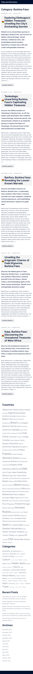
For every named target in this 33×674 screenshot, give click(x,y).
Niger (12, 497)
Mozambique (7, 491)
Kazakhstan (22, 472)
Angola (27, 410)
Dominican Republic (10, 447)
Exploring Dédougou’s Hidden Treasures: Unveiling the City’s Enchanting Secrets (17, 22)
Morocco (26, 488)
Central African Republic (9, 433)
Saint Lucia (19, 512)
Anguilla (4, 413)
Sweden (6, 528)
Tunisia (5, 535)
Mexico (18, 484)
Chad (20, 433)
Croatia (5, 440)
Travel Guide (12, 587)
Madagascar (26, 478)
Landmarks (6, 570)
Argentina (12, 413)
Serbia (17, 515)
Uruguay (5, 539)
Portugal (26, 504)
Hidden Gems (18, 563)
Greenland (23, 458)
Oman (11, 500)
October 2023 (6, 635)
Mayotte (11, 485)
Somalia (18, 518)
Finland (21, 450)
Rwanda (13, 512)
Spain (5, 524)
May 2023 (5, 649)
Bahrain (18, 416)
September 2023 (7, 638)
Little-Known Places (18, 570)
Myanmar (15, 491)
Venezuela (18, 539)
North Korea (24, 498)
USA (10, 539)
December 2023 (7, 629)
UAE (16, 535)
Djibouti (20, 443)
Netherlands (8, 494)
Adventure (6, 551)
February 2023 (6, 658)
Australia (21, 413)
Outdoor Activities (13, 580)
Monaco (4, 488)
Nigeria (17, 498)
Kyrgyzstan (12, 475)
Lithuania (11, 478)
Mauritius (5, 485)
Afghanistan (7, 409)
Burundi (17, 426)
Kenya (5, 475)
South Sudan (21, 521)
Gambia (13, 454)
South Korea (11, 521)
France (6, 453)
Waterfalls (20, 587)
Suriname (26, 525)
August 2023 (6, 641)
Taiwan (5, 532)
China (5, 436)
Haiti (18, 461)
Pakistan (15, 500)
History (16, 567)
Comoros (19, 437)
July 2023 (5, 644)
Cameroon (6, 430)
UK (25, 535)
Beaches (13, 554)
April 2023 (5, 652)
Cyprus (16, 440)
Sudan (20, 525)
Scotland (10, 515)
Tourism (27, 583)
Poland (18, 503)
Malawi (5, 481)
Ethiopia (15, 450)
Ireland (14, 469)
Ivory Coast (6, 472)
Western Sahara (7, 542)
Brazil (14, 422)
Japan (14, 472)
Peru (4, 504)
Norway (5, 501)
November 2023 (7, 632)
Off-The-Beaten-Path (19, 578)
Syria (24, 529)
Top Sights (21, 583)
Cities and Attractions (9, 2)
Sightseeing (11, 583)
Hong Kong (5, 465)
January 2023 (6, 661)
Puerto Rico (6, 508)
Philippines (11, 504)
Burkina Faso (17, 13)
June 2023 (5, 646)
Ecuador (23, 447)
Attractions (5, 554)
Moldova (25, 485)
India (20, 464)
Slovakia (5, 518)
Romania (20, 507)
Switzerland (16, 528)
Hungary (13, 464)
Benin (12, 419)
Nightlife (10, 578)
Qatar (13, 508)
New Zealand (19, 494)
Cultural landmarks (19, 556)
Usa (16, 587)
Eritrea (10, 450)
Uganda (21, 535)
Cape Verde (23, 430)
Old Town (4, 580)
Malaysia (11, 481)
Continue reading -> (7, 85)
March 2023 (5, 655)
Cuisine (22, 554)
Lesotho (5, 478)
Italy (24, 468)
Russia (6, 511)
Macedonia (18, 478)
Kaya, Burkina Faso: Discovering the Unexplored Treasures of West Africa (18, 336)
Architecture (15, 551)
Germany (7, 457)
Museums (22, 572)
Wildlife (24, 587)
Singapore (23, 515)
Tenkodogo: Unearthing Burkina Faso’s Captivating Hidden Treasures (16, 101)
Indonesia (6, 469)
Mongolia (10, 488)
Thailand (20, 532)
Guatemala (6, 461)
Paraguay (27, 500)
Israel (19, 469)
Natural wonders (21, 575)
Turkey (11, 535)
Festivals (12, 560)
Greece (16, 458)
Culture (6, 559)
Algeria (21, 410)
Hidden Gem (6, 563)
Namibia (22, 491)
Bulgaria (25, 423)
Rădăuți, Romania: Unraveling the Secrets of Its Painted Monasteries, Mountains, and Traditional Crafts (16, 608)
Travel (5, 586)
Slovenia (12, 518)
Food (16, 560)
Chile (24, 433)
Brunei (19, 423)
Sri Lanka (13, 525)
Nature (4, 578)
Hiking (28, 563)
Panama (21, 500)
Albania (16, 410)
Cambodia (24, 426)
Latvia (23, 475)
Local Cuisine (5, 572)
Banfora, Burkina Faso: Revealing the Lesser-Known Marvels (18, 180)
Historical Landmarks (7, 567)
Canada (15, 429)
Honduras (23, 461)
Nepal (27, 491)
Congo (25, 436)
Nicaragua (6, 498)
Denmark (14, 443)
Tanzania (12, 532)
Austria (5, 416)
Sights (5, 583)
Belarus (24, 416)
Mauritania (22, 481)
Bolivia (16, 419)
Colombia (12, 437)
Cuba (12, 440)
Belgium (5, 419)
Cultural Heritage (8, 556)
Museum (16, 572)
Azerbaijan (12, 416)
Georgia (19, 454)
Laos (19, 475)
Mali (16, 481)
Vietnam (26, 539)
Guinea (14, 461)
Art (22, 551)
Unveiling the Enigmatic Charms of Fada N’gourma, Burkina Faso (17, 262)
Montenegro (17, 488)
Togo (26, 532)
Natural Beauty (9, 575)
